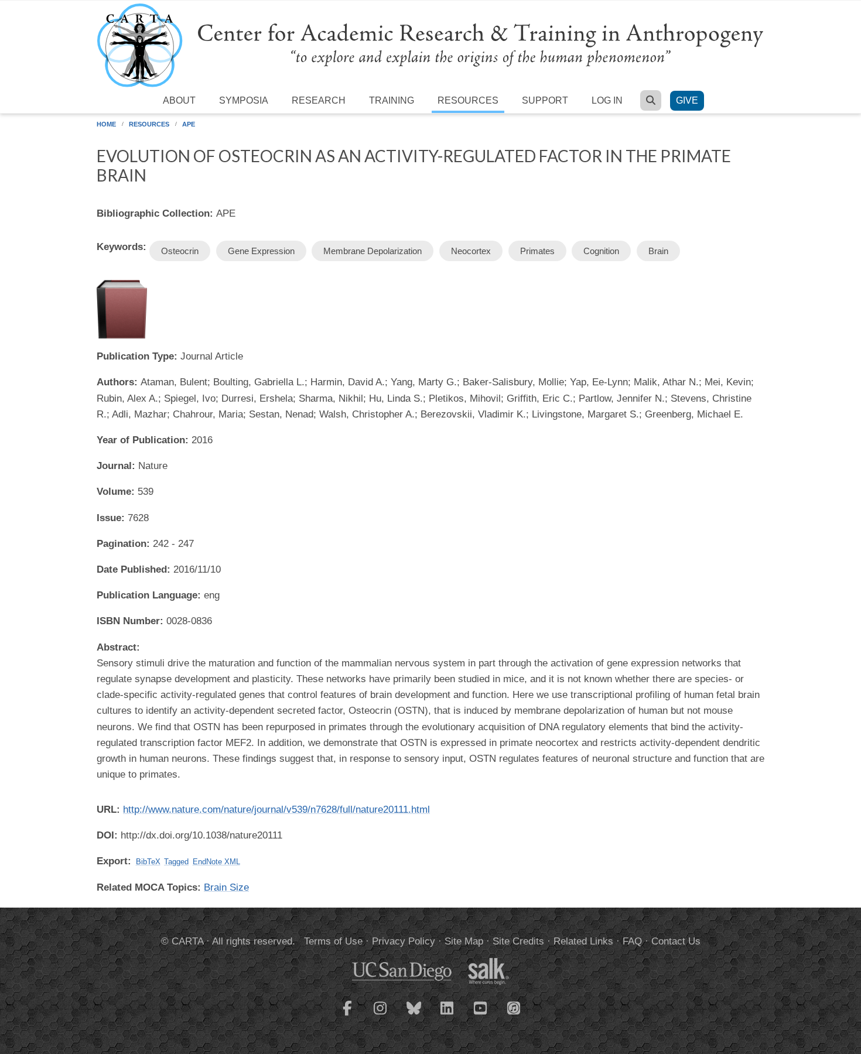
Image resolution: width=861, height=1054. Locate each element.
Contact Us (676, 941)
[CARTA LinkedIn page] (447, 1015)
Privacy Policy (403, 941)
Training (391, 100)
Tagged (176, 861)
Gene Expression (261, 251)
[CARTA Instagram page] (380, 1015)
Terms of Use (333, 941)
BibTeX (148, 861)
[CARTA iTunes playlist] (514, 1007)
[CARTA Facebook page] (347, 1015)
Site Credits (518, 941)
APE (188, 124)
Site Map (464, 941)
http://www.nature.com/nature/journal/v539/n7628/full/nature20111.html (276, 809)
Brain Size (226, 887)
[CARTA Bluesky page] (414, 1015)
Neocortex (471, 251)
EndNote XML (216, 861)
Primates (537, 251)
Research (319, 100)
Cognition (601, 251)
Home (106, 124)
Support (545, 100)
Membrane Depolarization (372, 251)
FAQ (632, 941)
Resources (468, 100)
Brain (658, 251)
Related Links (583, 941)
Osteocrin (180, 251)
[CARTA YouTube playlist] (481, 1015)
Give (687, 100)
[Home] (430, 44)
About (179, 100)
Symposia (243, 100)
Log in (607, 100)
